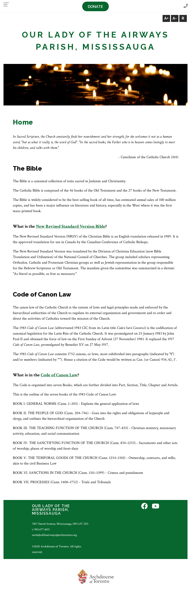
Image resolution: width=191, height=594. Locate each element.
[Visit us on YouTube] (155, 506)
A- (175, 18)
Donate (95, 6)
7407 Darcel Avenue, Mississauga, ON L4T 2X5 (60, 524)
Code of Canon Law (59, 375)
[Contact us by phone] (185, 6)
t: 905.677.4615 (41, 529)
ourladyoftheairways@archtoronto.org (54, 535)
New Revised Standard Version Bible (70, 226)
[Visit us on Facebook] (144, 506)
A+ (166, 18)
